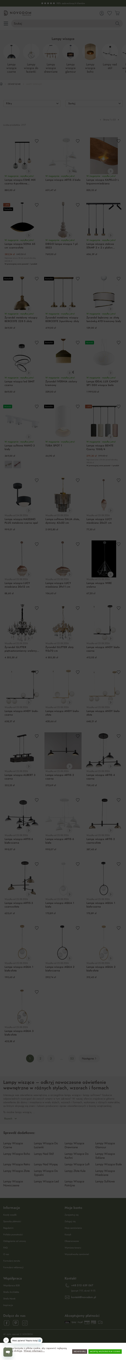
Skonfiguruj (80, 1351)
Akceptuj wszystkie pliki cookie (105, 1351)
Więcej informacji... (34, 1350)
